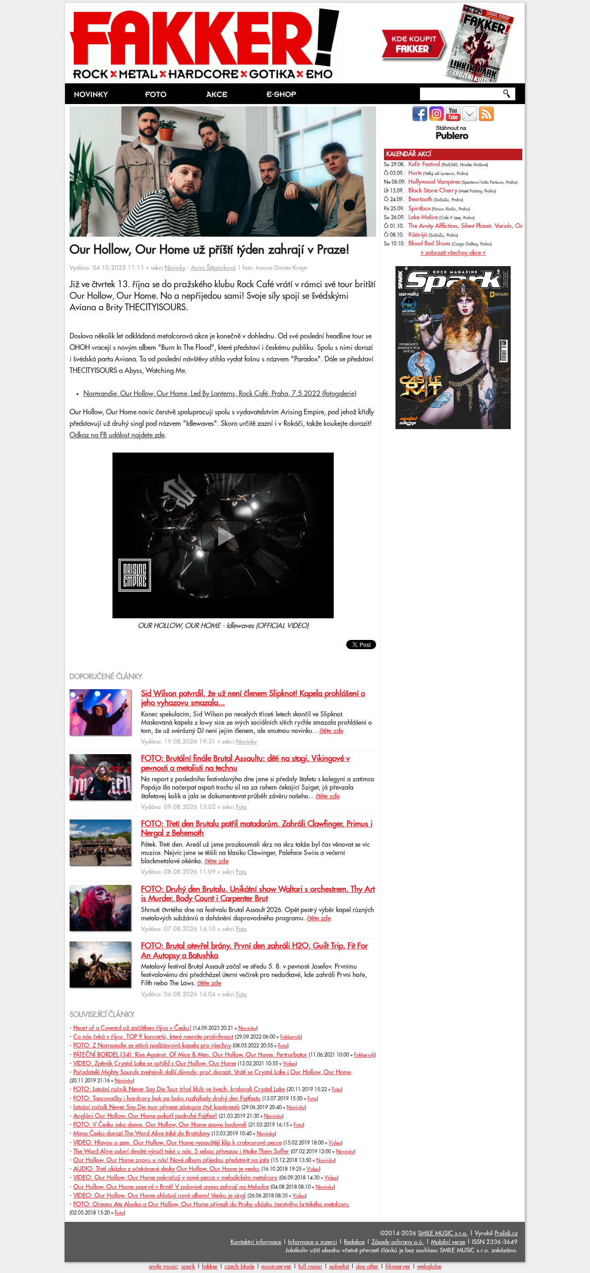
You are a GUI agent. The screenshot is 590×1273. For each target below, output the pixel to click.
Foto (241, 807)
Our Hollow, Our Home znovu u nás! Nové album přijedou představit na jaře (171, 1160)
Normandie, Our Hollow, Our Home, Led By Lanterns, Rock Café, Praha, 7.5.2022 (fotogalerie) (219, 394)
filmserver (397, 1266)
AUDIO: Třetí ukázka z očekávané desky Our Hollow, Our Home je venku (166, 1169)
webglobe (429, 1266)
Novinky (175, 268)
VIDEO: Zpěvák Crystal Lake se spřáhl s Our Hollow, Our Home (154, 1063)
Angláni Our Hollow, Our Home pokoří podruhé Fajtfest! (145, 1116)
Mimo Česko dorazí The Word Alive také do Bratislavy (141, 1133)
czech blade (239, 1266)
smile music (163, 1266)
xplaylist (339, 1266)
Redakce (354, 1242)
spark (188, 1266)
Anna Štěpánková (213, 268)
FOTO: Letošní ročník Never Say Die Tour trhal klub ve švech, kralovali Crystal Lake (179, 1089)
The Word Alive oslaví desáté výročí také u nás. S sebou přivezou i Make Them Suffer (181, 1151)
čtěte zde (331, 731)
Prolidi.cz (506, 1233)
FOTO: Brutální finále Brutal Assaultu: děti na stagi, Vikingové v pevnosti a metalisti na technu (245, 763)
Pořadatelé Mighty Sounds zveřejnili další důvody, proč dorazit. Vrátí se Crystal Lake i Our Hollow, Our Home (212, 1072)
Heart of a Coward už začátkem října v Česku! (132, 1028)
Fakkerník (290, 1037)
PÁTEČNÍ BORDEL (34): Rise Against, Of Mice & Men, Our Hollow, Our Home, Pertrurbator (190, 1055)
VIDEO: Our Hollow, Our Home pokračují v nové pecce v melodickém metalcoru (175, 1177)
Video (289, 1064)
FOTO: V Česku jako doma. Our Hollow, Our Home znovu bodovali (160, 1125)
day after (367, 1266)
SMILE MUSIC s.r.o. (443, 1233)
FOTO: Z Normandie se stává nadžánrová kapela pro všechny (152, 1045)
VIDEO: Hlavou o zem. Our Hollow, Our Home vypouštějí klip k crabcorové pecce (177, 1142)
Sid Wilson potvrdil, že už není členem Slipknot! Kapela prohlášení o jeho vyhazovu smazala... (253, 698)
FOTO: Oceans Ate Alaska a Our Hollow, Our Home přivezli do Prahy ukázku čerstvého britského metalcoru (211, 1204)
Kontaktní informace (255, 1242)
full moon (310, 1266)
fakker (210, 1266)
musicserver (276, 1266)
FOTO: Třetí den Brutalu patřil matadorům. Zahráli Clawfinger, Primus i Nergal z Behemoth (256, 829)
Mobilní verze (448, 1242)
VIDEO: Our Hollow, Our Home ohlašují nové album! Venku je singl (159, 1195)
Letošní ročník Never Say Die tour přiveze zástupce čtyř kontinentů (156, 1107)
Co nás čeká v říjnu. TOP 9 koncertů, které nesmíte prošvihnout (153, 1037)
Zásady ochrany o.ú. (398, 1242)
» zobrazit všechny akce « (453, 253)
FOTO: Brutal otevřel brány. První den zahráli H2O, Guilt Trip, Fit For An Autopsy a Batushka (254, 951)
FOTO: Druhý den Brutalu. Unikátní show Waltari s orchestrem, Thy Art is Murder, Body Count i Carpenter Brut (258, 894)
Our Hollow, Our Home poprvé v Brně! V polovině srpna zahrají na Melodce (171, 1187)
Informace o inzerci (312, 1242)
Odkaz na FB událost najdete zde (117, 435)
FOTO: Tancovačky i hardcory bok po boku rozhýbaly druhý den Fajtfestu (166, 1098)
